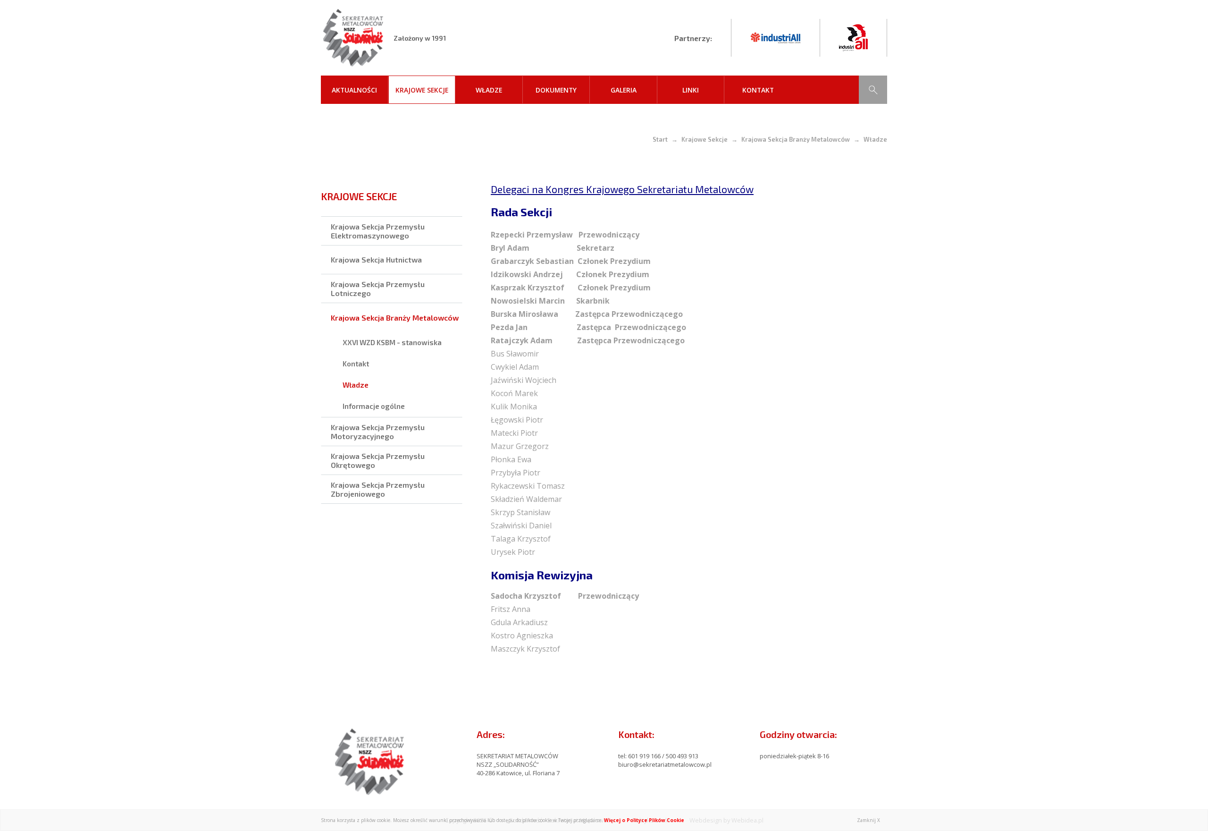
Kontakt (758, 89)
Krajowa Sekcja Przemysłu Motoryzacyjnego (378, 432)
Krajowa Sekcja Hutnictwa (376, 259)
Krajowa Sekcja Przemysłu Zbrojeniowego (378, 489)
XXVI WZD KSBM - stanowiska (392, 342)
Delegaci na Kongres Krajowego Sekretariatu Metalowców (622, 189)
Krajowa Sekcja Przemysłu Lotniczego (378, 288)
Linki (690, 89)
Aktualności (354, 89)
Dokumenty (556, 89)
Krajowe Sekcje (421, 89)
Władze (489, 89)
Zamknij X (868, 820)
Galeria (624, 89)
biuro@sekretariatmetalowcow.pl (665, 764)
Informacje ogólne (374, 406)
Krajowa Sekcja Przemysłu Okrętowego (378, 460)
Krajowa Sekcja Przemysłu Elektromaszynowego (378, 231)
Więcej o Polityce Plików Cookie (644, 820)
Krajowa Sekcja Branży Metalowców (795, 139)
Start (660, 139)
